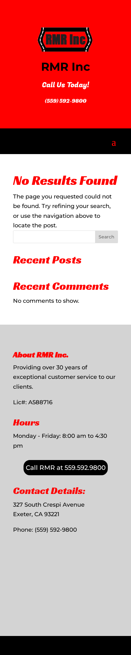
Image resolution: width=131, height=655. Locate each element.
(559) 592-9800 (65, 100)
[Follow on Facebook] (109, 641)
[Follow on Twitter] (123, 641)
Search (106, 237)
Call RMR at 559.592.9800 (66, 467)
